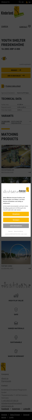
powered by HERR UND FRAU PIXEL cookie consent (16, 234)
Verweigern (16, 220)
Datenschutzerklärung (18, 231)
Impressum (10, 231)
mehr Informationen (16, 225)
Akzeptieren (16, 214)
